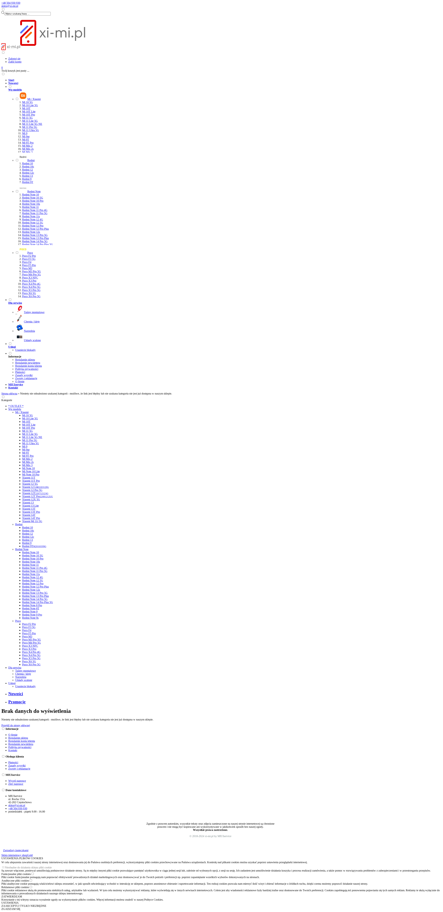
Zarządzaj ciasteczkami (15, 850)
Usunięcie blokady (25, 349)
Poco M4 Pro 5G (31, 274)
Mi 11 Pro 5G (29, 127)
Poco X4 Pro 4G (31, 283)
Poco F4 (26, 262)
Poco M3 (27, 268)
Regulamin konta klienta (28, 365)
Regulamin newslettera (27, 362)
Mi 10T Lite (28, 111)
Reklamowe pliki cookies (15, 887)
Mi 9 (24, 133)
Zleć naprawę (15, 783)
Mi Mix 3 (27, 152)
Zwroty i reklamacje (26, 378)
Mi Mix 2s (28, 148)
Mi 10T (26, 108)
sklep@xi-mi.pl (9, 5)
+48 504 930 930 (10, 2)
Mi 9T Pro (28, 142)
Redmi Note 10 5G (32, 197)
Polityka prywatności (26, 368)
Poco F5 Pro (29, 265)
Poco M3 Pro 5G (31, 271)
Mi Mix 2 (27, 145)
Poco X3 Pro (29, 280)
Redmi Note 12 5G (32, 222)
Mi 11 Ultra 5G (30, 130)
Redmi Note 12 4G (32, 219)
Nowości (15, 693)
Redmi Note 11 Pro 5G (34, 213)
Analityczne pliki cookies (15, 880)
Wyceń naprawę (17, 780)
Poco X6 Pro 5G (31, 296)
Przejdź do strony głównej (15, 725)
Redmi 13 (27, 175)
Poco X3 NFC (30, 277)
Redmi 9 (26, 179)
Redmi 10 (27, 163)
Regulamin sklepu (25, 359)
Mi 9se (26, 136)
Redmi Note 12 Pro (32, 225)
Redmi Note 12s (31, 231)
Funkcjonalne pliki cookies (16, 874)
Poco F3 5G (28, 258)
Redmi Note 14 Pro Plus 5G (37, 244)
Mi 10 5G (27, 102)
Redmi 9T (27, 182)
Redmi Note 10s (31, 203)
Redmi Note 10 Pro (32, 200)
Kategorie (6, 400)
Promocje (17, 702)
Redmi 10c (28, 166)
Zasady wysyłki (24, 375)
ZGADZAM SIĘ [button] (10, 909)
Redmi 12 (27, 169)
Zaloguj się (14, 58)
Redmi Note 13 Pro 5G (35, 235)
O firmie (19, 381)
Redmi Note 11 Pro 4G (34, 210)
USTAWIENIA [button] (10, 902)
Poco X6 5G (29, 293)
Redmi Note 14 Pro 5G (35, 241)
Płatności (20, 372)
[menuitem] (214, 80)
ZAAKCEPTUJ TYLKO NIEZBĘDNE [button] (23, 905)
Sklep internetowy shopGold (17, 855)
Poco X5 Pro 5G (31, 290)
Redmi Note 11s (31, 216)
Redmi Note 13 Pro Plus (35, 238)
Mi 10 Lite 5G (30, 105)
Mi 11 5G (27, 117)
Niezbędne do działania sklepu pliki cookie (28, 867)
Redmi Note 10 (30, 194)
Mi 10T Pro (28, 114)
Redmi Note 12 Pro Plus (35, 228)
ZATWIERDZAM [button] (11, 896)
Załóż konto (14, 61)
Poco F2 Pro (29, 255)
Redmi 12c (28, 172)
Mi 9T (25, 139)
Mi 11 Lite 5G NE (32, 123)
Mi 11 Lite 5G (30, 120)
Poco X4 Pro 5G (31, 286)
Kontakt (12, 750)
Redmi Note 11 (30, 207)
